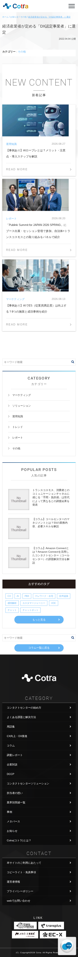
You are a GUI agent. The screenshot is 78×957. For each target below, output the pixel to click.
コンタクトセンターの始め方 (24, 707)
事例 (9, 811)
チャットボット (30, 610)
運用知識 (17, 416)
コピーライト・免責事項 (21, 872)
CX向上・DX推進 (17, 736)
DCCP (10, 774)
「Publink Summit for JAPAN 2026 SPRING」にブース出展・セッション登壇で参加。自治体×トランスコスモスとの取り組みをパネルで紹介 (38, 231)
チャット (12, 610)
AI (18, 596)
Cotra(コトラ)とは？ (19, 840)
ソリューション (21, 405)
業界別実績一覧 (16, 802)
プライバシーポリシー (20, 891)
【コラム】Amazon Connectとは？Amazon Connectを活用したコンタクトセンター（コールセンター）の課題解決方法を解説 (50, 555)
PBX (27, 596)
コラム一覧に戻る (39, 647)
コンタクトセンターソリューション (28, 783)
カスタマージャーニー (34, 603)
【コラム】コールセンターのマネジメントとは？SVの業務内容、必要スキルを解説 (50, 523)
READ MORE (17, 169)
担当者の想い (15, 792)
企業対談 (12, 764)
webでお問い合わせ (18, 900)
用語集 (11, 726)
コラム (11, 745)
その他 (22, 51)
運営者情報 (13, 881)
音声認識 (63, 596)
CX (9, 596)
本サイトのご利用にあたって (24, 862)
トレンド (17, 426)
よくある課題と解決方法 (21, 717)
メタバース (13, 821)
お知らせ (12, 830)
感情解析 (12, 603)
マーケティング (21, 395)
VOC (53, 603)
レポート (17, 437)
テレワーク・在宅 (44, 596)
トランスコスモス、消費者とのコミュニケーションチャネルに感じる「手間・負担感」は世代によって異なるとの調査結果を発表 (50, 497)
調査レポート (15, 755)
